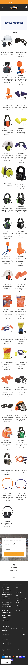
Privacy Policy (19, 592)
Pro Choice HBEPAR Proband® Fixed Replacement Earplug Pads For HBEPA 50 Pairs (20, 106)
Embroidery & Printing (21, 598)
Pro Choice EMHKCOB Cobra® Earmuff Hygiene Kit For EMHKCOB (7, 417)
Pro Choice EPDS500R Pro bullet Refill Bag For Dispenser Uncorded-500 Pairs (21, 314)
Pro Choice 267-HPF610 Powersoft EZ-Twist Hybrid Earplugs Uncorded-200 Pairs (20, 80)
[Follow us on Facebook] (3, 643)
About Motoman (19, 610)
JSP (7, 49)
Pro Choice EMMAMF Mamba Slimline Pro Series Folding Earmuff (20, 210)
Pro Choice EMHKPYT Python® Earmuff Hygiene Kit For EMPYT (21, 52)
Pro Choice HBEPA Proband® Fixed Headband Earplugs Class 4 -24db (7, 496)
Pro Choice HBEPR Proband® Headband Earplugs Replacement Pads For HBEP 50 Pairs (7, 392)
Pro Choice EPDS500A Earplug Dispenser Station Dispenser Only (21, 339)
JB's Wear (20, 182)
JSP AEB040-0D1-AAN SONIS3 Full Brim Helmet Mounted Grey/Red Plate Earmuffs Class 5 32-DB (7, 53)
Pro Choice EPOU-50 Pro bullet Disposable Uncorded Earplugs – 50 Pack (7, 445)
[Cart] (25, 7)
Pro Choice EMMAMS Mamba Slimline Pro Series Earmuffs (7, 210)
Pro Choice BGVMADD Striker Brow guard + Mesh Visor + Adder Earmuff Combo (21, 418)
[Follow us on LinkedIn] (10, 643)
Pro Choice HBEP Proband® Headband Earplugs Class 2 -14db (21, 495)
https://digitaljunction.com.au (20, 649)
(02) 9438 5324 (5, 620)
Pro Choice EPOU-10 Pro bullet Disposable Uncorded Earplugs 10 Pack (7, 314)
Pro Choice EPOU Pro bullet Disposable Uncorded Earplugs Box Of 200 (21, 287)
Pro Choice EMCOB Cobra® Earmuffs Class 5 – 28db (21, 444)
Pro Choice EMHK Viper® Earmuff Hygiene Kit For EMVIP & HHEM (21, 391)
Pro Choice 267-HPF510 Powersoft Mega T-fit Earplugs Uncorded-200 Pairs (20, 261)
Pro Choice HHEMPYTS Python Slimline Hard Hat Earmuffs (7, 157)
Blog (17, 595)
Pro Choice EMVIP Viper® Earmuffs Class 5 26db (7, 131)
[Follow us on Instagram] (7, 643)
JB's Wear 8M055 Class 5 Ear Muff (7, 523)
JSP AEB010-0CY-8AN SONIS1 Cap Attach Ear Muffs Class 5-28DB (7, 235)
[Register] (24, 634)
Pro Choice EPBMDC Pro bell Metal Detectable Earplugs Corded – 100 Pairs (21, 158)
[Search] (5, 7)
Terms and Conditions (21, 590)
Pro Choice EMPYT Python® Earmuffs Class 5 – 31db (7, 470)
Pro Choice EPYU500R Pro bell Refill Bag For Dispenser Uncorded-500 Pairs (7, 365)
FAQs (17, 605)
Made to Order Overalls (19, 601)
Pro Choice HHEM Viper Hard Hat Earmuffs (7, 285)
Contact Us (18, 608)
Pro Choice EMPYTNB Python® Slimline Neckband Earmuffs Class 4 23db (7, 184)
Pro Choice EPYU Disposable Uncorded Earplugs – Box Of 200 (21, 132)
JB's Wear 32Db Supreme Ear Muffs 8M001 (21, 185)
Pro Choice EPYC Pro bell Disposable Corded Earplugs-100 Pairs (21, 364)
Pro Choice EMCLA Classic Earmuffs (20, 234)
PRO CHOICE (21, 49)
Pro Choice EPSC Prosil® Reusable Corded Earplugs (21, 469)
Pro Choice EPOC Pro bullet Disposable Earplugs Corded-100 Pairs (7, 339)
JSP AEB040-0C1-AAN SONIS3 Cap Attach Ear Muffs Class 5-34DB (7, 79)
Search (17, 587)
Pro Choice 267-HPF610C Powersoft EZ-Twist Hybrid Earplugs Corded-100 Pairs (7, 260)
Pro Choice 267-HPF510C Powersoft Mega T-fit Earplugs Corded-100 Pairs (7, 105)
